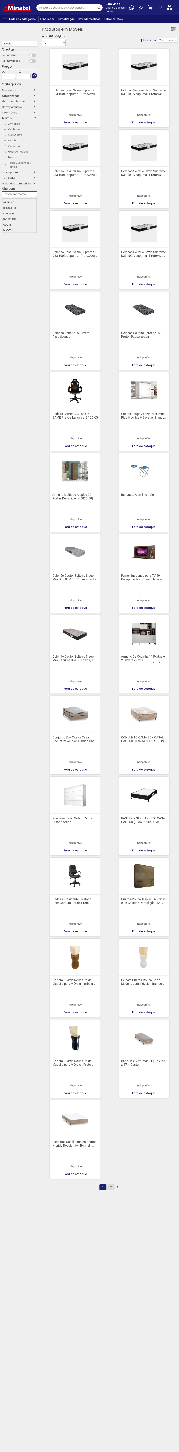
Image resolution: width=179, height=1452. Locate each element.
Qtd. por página (54, 36)
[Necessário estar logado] (160, 7)
